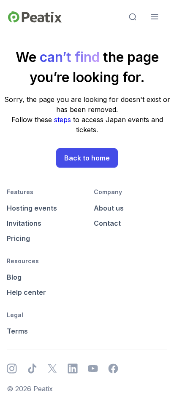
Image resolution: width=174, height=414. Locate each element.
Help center (26, 292)
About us (109, 208)
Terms (17, 331)
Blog (14, 277)
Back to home (87, 158)
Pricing (18, 238)
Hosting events (32, 208)
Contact (107, 223)
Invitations (24, 223)
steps (63, 119)
